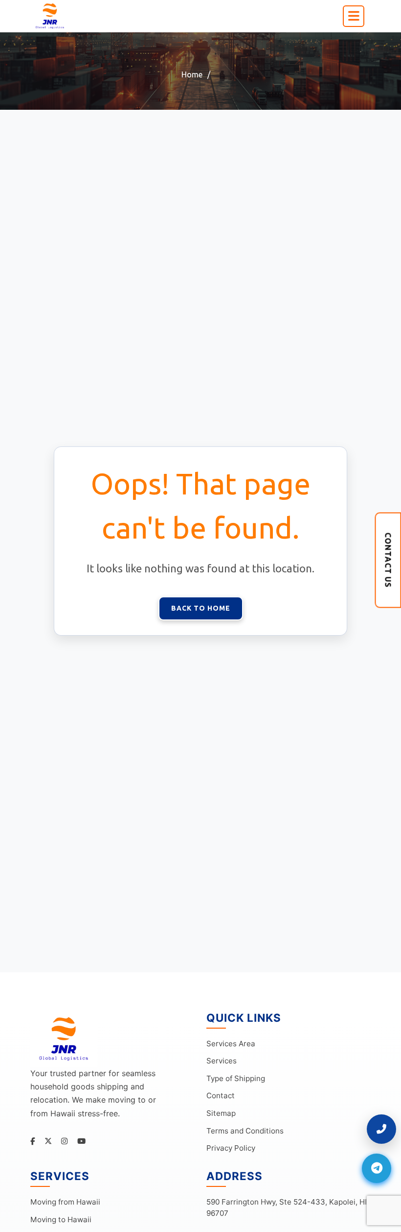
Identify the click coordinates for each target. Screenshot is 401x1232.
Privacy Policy (230, 1148)
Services (221, 1060)
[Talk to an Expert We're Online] (381, 1129)
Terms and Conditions (245, 1130)
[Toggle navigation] (353, 16)
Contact (220, 1095)
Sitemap (221, 1113)
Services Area (230, 1043)
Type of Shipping (235, 1078)
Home (191, 74)
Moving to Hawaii (60, 1219)
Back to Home (200, 608)
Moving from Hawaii (65, 1202)
